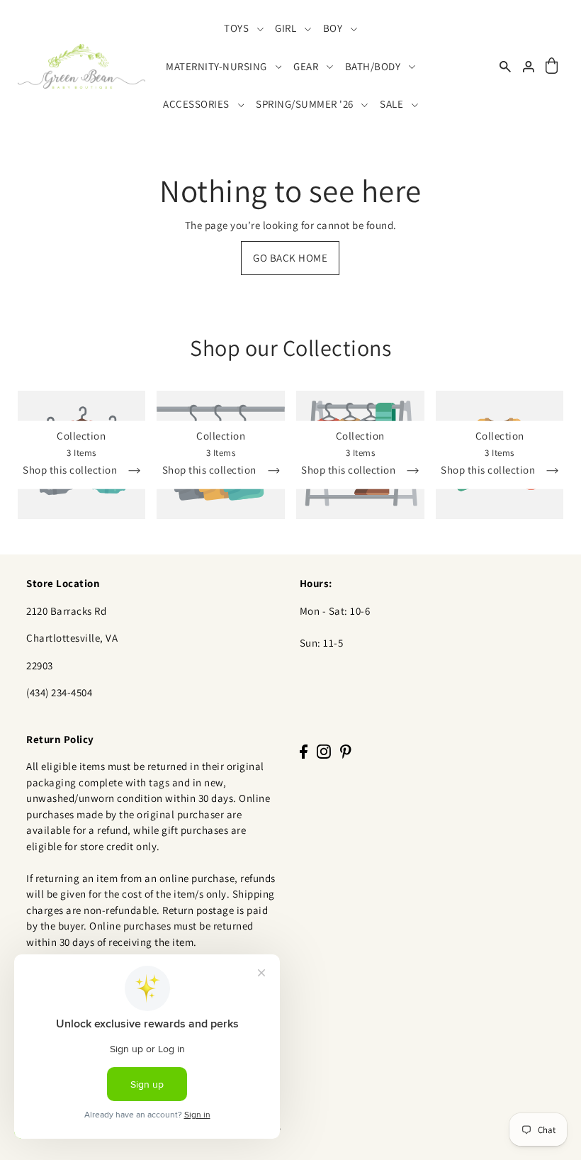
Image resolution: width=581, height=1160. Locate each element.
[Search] (505, 66)
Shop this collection (71, 470)
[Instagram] (324, 751)
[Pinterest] (345, 751)
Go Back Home (290, 257)
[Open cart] (552, 66)
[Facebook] (304, 751)
